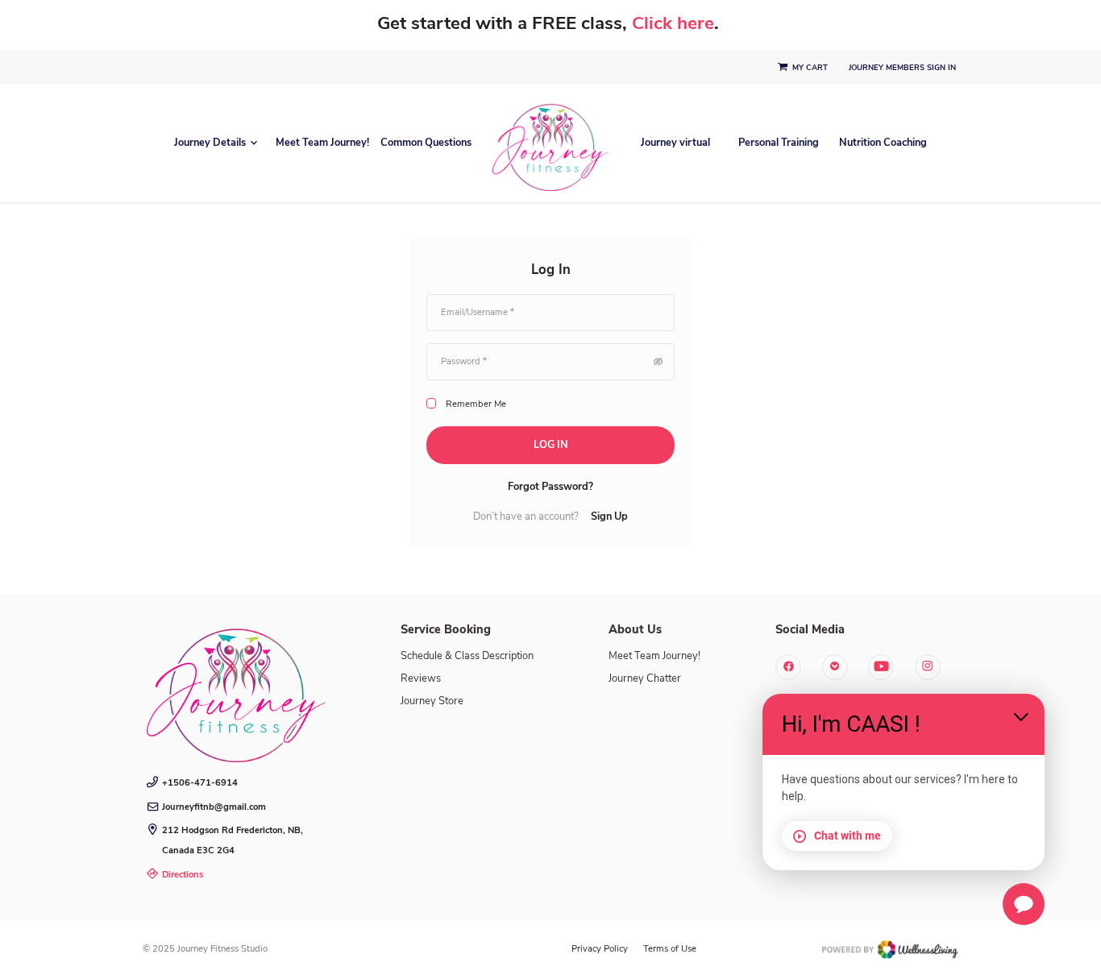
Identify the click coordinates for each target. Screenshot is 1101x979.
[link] (236, 689)
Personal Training (778, 143)
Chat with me (847, 835)
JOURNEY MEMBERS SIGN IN (903, 68)
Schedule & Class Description (467, 656)
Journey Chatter (645, 678)
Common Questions (426, 143)
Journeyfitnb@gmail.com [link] (214, 807)
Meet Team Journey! (322, 143)
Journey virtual (675, 143)
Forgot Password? (550, 487)
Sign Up (609, 517)
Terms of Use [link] (669, 949)
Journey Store (432, 701)
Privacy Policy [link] (599, 949)
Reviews (421, 678)
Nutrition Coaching (883, 143)
